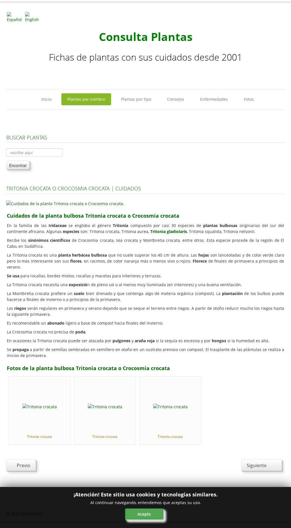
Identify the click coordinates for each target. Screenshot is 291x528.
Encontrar (18, 165)
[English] (33, 16)
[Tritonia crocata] (39, 406)
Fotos (249, 99)
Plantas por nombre (86, 99)
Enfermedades (214, 99)
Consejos (175, 99)
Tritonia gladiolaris (168, 231)
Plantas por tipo (136, 99)
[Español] (15, 16)
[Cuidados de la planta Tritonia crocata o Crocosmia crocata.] (65, 203)
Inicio (46, 99)
